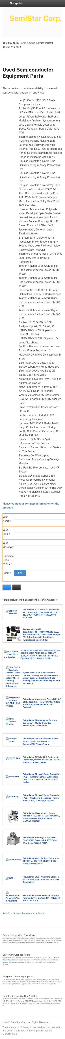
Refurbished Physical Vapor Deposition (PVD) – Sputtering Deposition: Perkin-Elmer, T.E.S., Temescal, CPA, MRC (41, 798)
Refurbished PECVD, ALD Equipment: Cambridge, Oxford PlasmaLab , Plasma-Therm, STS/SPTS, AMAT (42, 760)
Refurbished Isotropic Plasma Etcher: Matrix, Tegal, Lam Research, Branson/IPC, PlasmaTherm (40, 741)
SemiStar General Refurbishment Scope (23, 913)
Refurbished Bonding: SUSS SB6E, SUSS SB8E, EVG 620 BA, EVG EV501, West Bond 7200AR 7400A (40, 840)
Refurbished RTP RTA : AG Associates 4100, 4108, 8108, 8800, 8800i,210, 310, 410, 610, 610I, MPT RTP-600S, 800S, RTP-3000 (41, 613)
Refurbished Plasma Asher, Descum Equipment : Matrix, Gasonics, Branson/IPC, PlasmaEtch (40, 723)
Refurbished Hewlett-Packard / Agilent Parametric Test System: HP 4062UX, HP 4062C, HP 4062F (41, 898)
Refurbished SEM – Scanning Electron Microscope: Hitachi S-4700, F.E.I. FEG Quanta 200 (41, 879)
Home (23, 43)
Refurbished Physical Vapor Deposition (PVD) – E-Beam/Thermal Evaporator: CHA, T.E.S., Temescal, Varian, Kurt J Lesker (41, 778)
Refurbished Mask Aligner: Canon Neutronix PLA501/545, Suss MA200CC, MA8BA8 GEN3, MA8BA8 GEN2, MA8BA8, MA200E (41, 817)
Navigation (16, 3)
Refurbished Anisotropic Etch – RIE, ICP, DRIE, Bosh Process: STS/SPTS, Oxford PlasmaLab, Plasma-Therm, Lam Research (42, 703)
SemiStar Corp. (36, 18)
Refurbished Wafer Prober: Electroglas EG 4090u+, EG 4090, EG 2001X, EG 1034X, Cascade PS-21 (41, 861)
